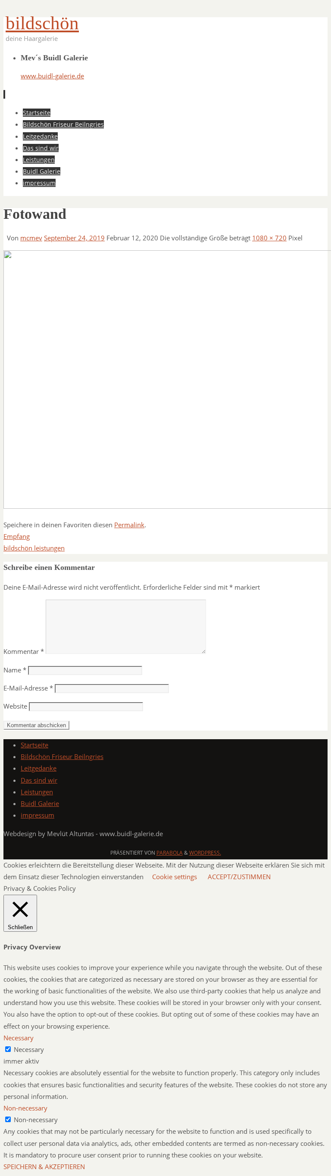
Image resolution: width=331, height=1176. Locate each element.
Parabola (169, 852)
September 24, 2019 (74, 237)
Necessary (29, 1049)
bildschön (42, 23)
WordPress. (205, 852)
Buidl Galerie (40, 803)
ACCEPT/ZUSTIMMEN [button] (239, 876)
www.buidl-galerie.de (52, 76)
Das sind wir (39, 780)
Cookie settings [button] (174, 876)
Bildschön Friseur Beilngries (62, 756)
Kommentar (23, 651)
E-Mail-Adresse (28, 688)
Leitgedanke (38, 768)
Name (14, 670)
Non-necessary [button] (25, 1108)
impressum (37, 815)
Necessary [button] (18, 1037)
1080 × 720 (269, 237)
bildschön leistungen (34, 548)
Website (15, 706)
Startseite (34, 744)
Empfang (16, 536)
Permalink (129, 524)
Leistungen (37, 791)
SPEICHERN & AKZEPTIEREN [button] (44, 1166)
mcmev (31, 237)
